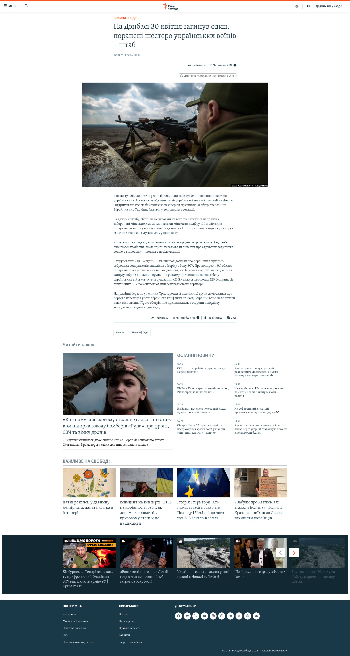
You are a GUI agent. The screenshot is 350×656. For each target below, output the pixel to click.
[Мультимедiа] (308, 6)
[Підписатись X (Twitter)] (195, 616)
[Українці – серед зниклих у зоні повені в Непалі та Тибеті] (203, 553)
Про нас (124, 614)
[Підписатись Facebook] (178, 616)
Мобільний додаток (75, 621)
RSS (65, 635)
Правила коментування (78, 642)
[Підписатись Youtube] (204, 616)
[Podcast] (247, 616)
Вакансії (124, 635)
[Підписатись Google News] (187, 616)
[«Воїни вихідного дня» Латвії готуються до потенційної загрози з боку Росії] (146, 553)
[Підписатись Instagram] (213, 616)
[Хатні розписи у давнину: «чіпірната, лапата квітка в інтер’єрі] (89, 482)
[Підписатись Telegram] (230, 616)
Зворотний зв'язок (131, 642)
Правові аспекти (129, 628)
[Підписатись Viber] (221, 616)
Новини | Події (125, 18)
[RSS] (239, 616)
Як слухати (70, 614)
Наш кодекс (126, 621)
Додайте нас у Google (329, 6)
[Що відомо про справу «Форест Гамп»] (260, 553)
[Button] (196, 65)
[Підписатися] (256, 616)
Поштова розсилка (75, 628)
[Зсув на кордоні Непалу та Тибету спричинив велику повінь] (318, 553)
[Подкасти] (297, 6)
